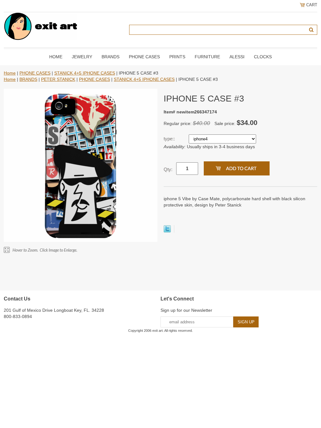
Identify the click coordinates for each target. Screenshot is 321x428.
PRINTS (177, 56)
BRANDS (110, 56)
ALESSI (237, 56)
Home (55, 56)
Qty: (168, 169)
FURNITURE (207, 56)
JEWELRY (82, 56)
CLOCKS (263, 56)
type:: (170, 138)
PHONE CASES (144, 56)
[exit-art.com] (40, 26)
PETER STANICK (58, 79)
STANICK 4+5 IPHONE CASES (84, 73)
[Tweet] (167, 230)
